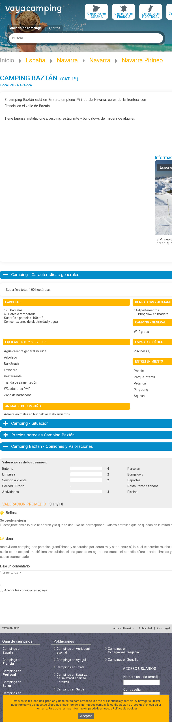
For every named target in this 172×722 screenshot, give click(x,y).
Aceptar (86, 716)
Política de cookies (125, 708)
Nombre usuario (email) (140, 677)
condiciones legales (33, 590)
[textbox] (86, 38)
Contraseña (132, 690)
